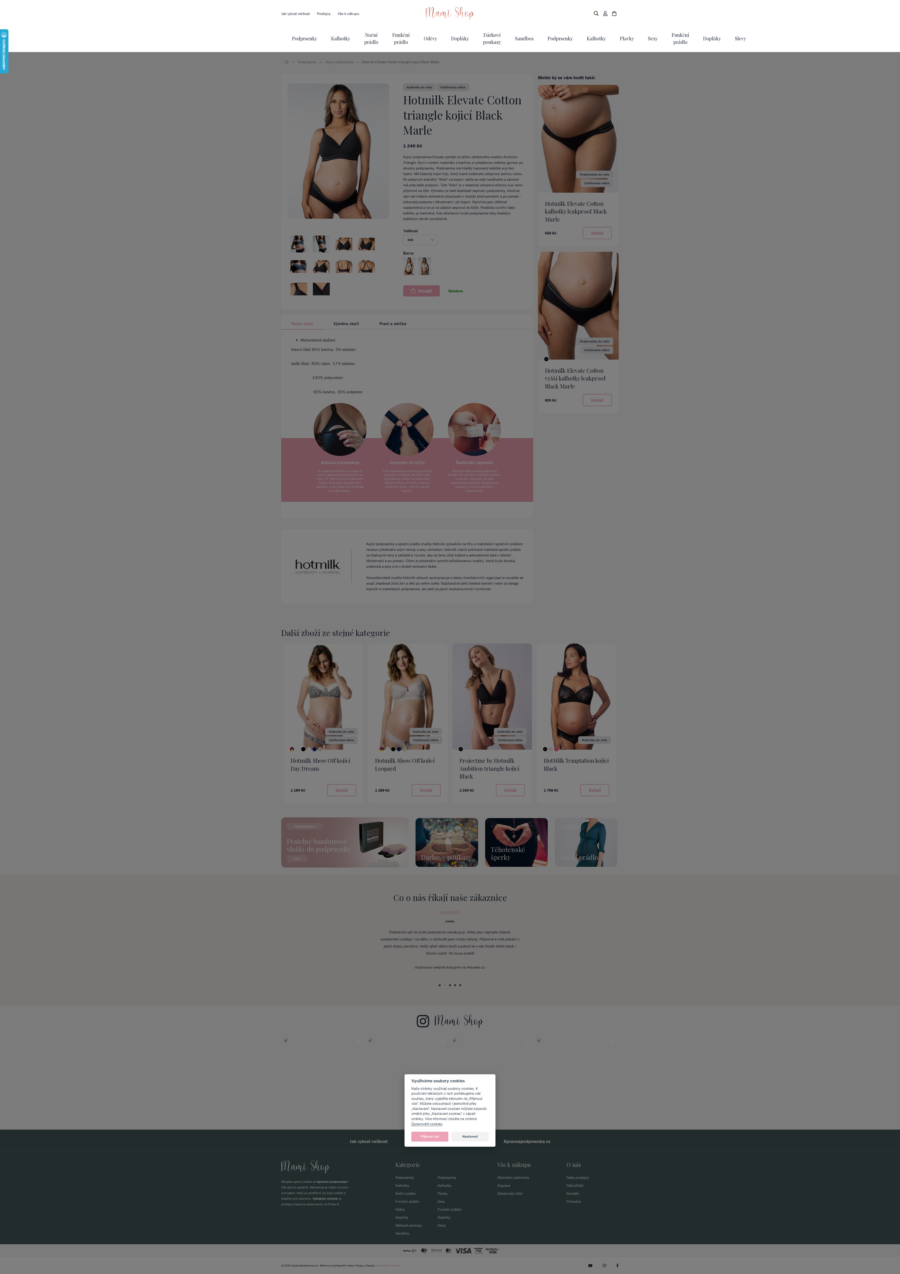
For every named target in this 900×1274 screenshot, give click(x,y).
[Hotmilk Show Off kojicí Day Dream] (292, 749)
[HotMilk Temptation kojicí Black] (545, 749)
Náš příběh (575, 1206)
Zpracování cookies (426, 1124)
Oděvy (430, 38)
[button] (421, 240)
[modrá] (314, 749)
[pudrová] (550, 749)
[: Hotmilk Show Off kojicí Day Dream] (323, 696)
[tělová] (320, 749)
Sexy (653, 38)
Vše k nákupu (348, 13)
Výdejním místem (325, 1220)
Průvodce (573, 1222)
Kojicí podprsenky (340, 62)
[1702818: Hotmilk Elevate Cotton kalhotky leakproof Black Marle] (578, 138)
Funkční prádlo (407, 1222)
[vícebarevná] (382, 749)
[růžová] (556, 749)
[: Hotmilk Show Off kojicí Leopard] (408, 696)
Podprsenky (304, 38)
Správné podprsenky (332, 1203)
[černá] (303, 749)
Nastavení (470, 1136)
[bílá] (297, 749)
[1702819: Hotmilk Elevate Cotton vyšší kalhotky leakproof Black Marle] (578, 305)
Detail (597, 233)
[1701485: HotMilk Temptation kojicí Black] (576, 696)
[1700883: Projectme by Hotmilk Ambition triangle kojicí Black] (492, 696)
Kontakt (572, 1214)
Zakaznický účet (509, 1214)
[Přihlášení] (605, 14)
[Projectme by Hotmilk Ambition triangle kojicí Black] (460, 749)
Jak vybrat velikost (295, 13)
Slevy (740, 38)
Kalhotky (340, 38)
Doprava (503, 1206)
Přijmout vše (430, 1136)
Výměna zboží (346, 323)
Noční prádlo (405, 1214)
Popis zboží (302, 323)
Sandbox (524, 38)
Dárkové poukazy (408, 1246)
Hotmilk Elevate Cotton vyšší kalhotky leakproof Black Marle (575, 378)
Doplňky (460, 38)
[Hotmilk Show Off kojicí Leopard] (376, 749)
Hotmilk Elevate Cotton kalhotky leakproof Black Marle (576, 211)
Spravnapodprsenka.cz (527, 1162)
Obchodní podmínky (513, 1198)
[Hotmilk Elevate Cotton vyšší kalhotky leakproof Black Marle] (546, 359)
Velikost (411, 230)
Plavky (627, 38)
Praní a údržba (392, 323)
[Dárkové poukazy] (447, 842)
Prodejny (324, 13)
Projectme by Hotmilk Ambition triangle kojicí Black (489, 768)
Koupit (424, 291)
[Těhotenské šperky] (516, 842)
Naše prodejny (577, 1198)
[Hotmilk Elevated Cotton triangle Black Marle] (338, 150)
